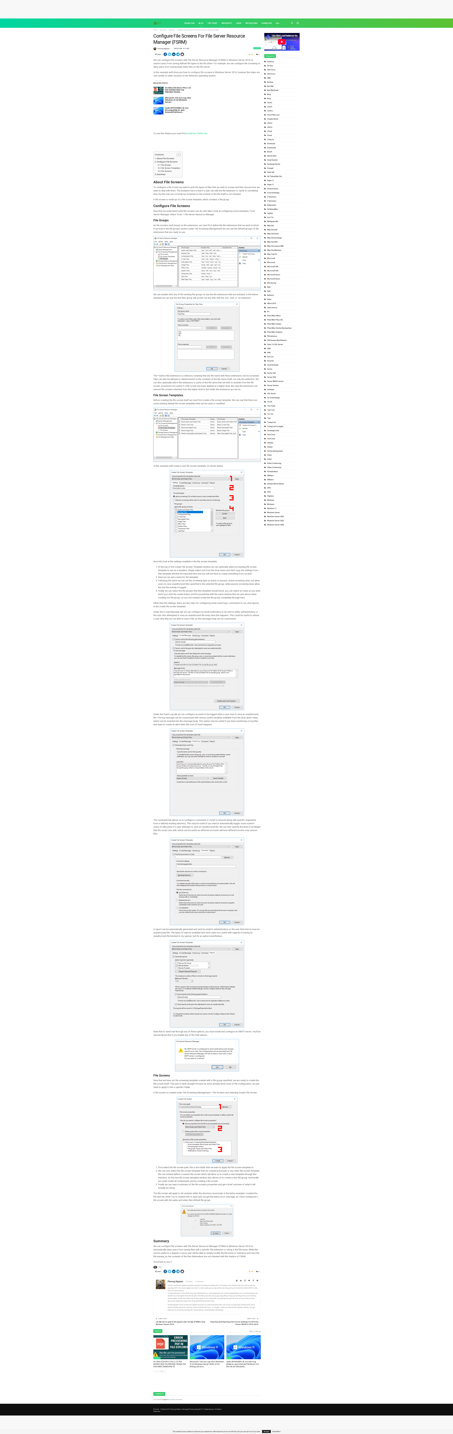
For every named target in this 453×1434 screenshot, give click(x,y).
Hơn (277, 23)
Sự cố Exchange (273, 398)
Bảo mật (157, 1358)
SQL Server (271, 393)
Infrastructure (272, 189)
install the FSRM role (197, 133)
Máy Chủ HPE (272, 242)
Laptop (270, 213)
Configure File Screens (167, 162)
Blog (192, 1358)
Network (270, 295)
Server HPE (271, 377)
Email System (272, 160)
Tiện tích (271, 410)
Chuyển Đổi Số (272, 119)
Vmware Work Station (275, 484)
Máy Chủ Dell (272, 230)
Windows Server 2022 (275, 516)
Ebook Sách (271, 156)
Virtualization (272, 471)
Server (269, 369)
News (269, 299)
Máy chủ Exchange (274, 238)
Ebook (269, 152)
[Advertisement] (226, 9)
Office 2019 (271, 303)
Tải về (269, 402)
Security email (272, 365)
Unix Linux (271, 434)
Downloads (271, 148)
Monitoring (271, 283)
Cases (269, 103)
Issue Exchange (273, 193)
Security (270, 361)
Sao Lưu (270, 357)
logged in (165, 1399)
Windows (257, 48)
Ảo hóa (270, 66)
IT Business (271, 197)
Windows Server (273, 512)
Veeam (270, 447)
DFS (160, 1267)
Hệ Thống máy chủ (274, 176)
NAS (269, 287)
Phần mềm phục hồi (275, 320)
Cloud (269, 131)
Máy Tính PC (272, 254)
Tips (269, 418)
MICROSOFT (227, 23)
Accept (266, 1431)
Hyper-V (270, 180)
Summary (161, 174)
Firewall (270, 168)
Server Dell (271, 373)
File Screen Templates (170, 168)
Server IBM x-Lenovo (275, 381)
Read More (276, 1431)
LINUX (238, 23)
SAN (269, 348)
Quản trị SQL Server (275, 344)
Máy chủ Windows (274, 250)
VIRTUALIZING (251, 23)
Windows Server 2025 (275, 525)
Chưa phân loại (273, 115)
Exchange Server (273, 164)
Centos (270, 111)
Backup (270, 82)
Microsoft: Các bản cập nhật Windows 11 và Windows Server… (178, 100)
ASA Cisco (271, 70)
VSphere (270, 496)
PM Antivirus (272, 336)
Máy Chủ (270, 226)
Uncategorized (273, 430)
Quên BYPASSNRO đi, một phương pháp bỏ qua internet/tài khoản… (177, 110)
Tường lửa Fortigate (275, 426)
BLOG (201, 23)
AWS (269, 78)
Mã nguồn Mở (272, 221)
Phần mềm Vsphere (274, 332)
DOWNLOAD (267, 23)
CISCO (269, 123)
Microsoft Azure (273, 275)
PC (268, 312)
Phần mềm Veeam (274, 324)
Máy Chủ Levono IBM (275, 246)
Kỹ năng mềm (272, 209)
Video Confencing (274, 463)
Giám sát (270, 172)
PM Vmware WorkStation (277, 340)
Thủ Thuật (271, 406)
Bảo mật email (272, 90)
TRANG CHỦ (189, 23)
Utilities (270, 443)
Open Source (272, 307)
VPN (269, 488)
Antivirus (270, 62)
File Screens (166, 171)
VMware (270, 475)
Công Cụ (270, 139)
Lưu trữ (270, 217)
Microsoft (271, 258)
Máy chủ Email (273, 234)
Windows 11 (272, 508)
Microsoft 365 (272, 267)
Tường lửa (271, 422)
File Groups (166, 165)
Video (269, 455)
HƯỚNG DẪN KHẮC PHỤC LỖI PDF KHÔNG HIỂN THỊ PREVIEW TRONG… (178, 90)
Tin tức (270, 414)
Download (271, 144)
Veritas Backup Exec (275, 451)
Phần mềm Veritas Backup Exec (279, 328)
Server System (273, 385)
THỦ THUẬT (212, 23)
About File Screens (165, 158)
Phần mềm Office (274, 316)
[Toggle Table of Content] (177, 155)
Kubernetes (271, 205)
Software (270, 389)
